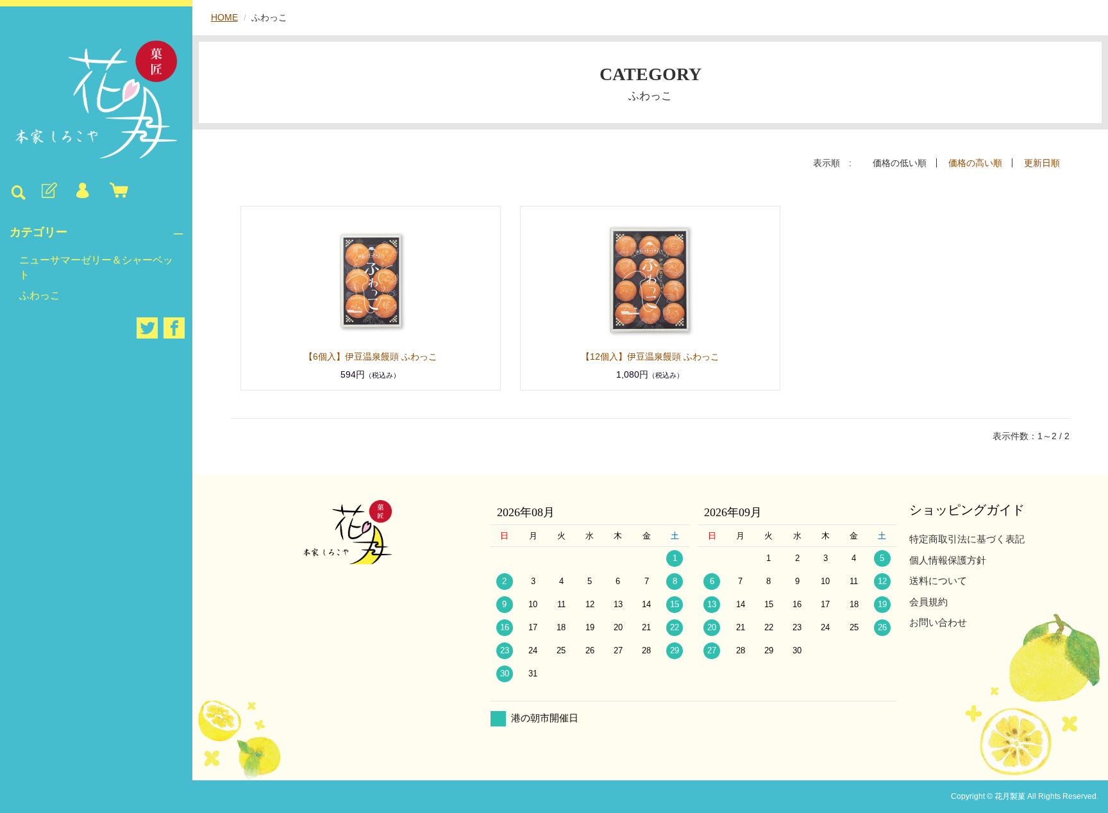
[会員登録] (48, 191)
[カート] (116, 191)
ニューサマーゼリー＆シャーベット (96, 267)
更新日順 (1042, 163)
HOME (224, 17)
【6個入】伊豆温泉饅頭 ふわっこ (384, 356)
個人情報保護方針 (947, 560)
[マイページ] (82, 191)
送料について (938, 580)
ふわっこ (39, 295)
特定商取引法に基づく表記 (967, 538)
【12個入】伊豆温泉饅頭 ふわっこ (663, 356)
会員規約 (928, 601)
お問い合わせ (938, 622)
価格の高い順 (975, 163)
